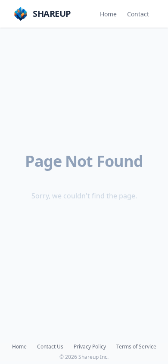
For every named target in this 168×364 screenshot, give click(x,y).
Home (108, 14)
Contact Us (50, 346)
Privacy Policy (90, 346)
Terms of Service (136, 346)
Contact (138, 14)
